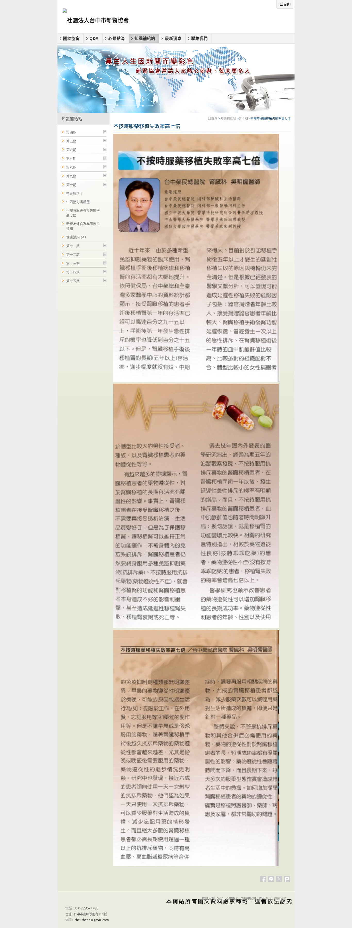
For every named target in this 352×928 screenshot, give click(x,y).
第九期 (71, 176)
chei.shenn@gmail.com (91, 920)
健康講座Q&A (76, 237)
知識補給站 (228, 118)
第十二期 (73, 254)
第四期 (71, 132)
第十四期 (73, 272)
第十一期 (73, 245)
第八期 (71, 167)
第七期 (71, 158)
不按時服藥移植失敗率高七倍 (83, 212)
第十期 (243, 118)
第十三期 (73, 263)
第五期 (71, 141)
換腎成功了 (74, 193)
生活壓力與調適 (78, 201)
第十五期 (73, 281)
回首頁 (212, 118)
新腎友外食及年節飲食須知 (83, 226)
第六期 (71, 149)
